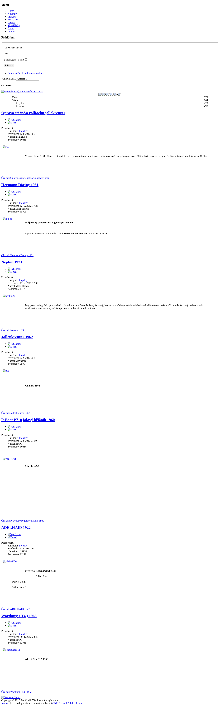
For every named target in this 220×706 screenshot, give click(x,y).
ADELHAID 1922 (16, 527)
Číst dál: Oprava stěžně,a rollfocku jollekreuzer (25, 178)
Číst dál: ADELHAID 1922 (15, 609)
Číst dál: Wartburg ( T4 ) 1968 (16, 692)
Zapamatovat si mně (14, 59)
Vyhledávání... (8, 78)
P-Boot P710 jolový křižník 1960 (28, 420)
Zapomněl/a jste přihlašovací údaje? (26, 73)
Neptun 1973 (11, 262)
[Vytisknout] (14, 119)
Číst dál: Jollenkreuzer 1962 (15, 413)
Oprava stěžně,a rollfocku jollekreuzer (33, 113)
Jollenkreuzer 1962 (17, 337)
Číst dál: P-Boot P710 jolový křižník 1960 (22, 520)
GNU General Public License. (67, 703)
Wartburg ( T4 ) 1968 (19, 616)
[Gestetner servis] (10, 697)
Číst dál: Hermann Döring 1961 (17, 255)
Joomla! (5, 703)
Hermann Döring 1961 (19, 185)
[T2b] (22, 91)
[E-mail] (12, 122)
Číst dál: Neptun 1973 (12, 330)
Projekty (23, 131)
